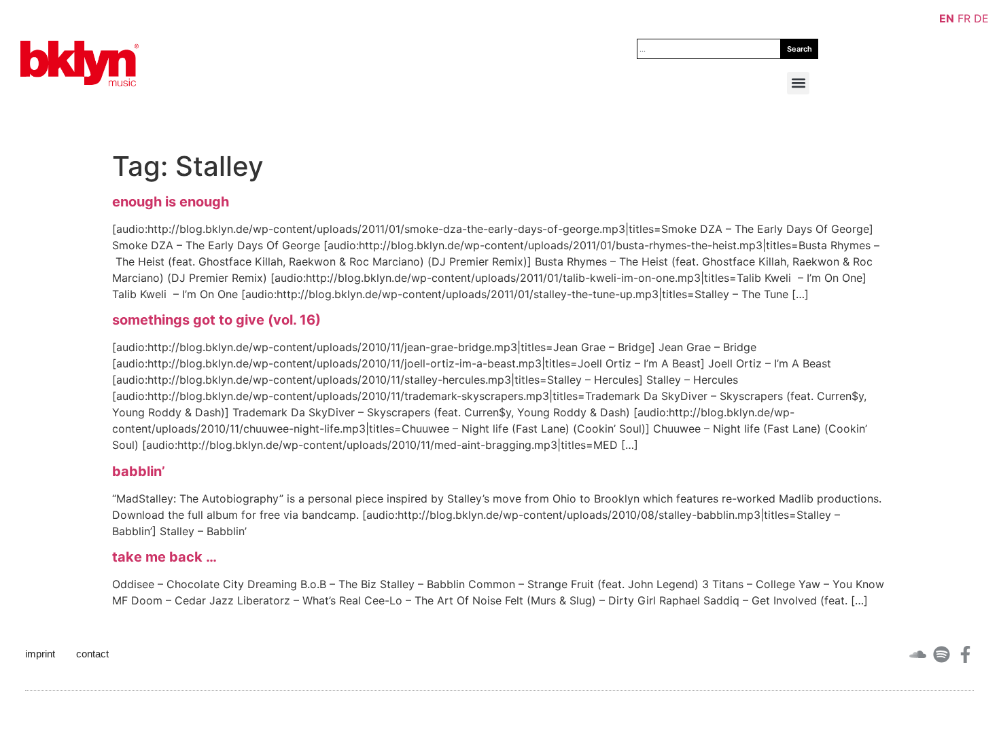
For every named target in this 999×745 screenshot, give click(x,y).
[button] (798, 83)
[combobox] (709, 49)
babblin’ (138, 471)
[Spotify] (941, 654)
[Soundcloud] (917, 654)
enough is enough (170, 202)
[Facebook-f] (965, 654)
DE (981, 18)
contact (92, 653)
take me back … (164, 557)
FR (964, 18)
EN (946, 18)
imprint (40, 653)
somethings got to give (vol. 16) (216, 320)
